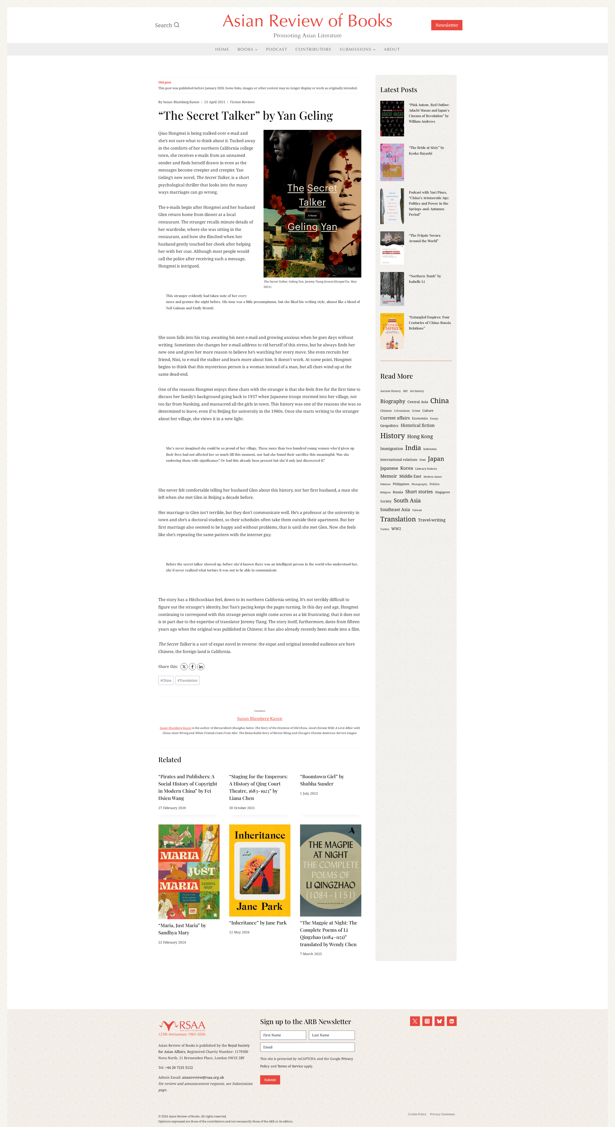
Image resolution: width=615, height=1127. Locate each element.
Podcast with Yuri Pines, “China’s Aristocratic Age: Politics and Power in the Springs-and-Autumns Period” (429, 203)
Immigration (391, 448)
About (392, 49)
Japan (436, 458)
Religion (385, 492)
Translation (187, 680)
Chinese (386, 411)
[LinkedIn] (200, 666)
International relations (398, 459)
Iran (422, 459)
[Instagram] (427, 1021)
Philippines (401, 484)
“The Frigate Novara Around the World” (424, 238)
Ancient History (390, 391)
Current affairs (395, 418)
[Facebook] (192, 666)
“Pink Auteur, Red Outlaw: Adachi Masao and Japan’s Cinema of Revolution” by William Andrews (429, 113)
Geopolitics (389, 425)
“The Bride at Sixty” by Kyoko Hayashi (426, 150)
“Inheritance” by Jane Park (258, 922)
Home (222, 49)
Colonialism (402, 410)
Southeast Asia (395, 509)
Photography (419, 484)
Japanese (389, 468)
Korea (406, 468)
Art (405, 391)
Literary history (426, 469)
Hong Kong (420, 436)
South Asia (407, 500)
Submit (270, 1079)
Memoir (388, 476)
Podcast (276, 49)
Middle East (410, 476)
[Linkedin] (452, 1021)
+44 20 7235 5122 (179, 1067)
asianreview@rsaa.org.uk (203, 1077)
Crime (416, 410)
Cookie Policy (417, 1114)
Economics (420, 418)
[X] (184, 666)
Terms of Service (290, 1066)
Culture (427, 410)
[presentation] (189, 871)
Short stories (419, 491)
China (166, 680)
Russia (398, 492)
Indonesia (430, 449)
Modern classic (433, 476)
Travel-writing (431, 520)
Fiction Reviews (242, 102)
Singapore (442, 492)
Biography (392, 401)
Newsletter (447, 25)
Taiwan (417, 510)
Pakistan (385, 484)
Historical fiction (418, 425)
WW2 (396, 528)
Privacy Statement (442, 1114)
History (392, 435)
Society (386, 501)
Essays (434, 418)
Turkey (384, 529)
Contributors (313, 49)
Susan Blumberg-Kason (181, 102)
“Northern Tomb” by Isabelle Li (425, 278)
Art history (417, 391)
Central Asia (417, 401)
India (413, 447)
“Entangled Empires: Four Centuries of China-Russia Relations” (430, 322)
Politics (434, 484)
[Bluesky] (439, 1021)
